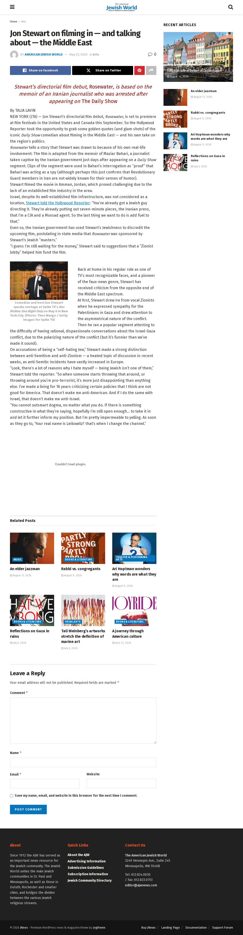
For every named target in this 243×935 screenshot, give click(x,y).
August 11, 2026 (21, 575)
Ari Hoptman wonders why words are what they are (134, 574)
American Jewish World (44, 54)
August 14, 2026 (178, 76)
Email (16, 774)
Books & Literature (79, 559)
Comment (19, 692)
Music (17, 559)
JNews (24, 927)
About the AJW (78, 855)
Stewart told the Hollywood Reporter (58, 203)
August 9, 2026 (72, 575)
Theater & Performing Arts (131, 558)
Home (13, 21)
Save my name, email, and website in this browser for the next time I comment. (76, 796)
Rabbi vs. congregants (80, 569)
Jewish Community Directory (90, 881)
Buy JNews (148, 927)
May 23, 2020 (79, 54)
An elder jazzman (25, 569)
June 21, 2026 (122, 642)
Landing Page (170, 927)
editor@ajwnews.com (141, 885)
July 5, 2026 (19, 642)
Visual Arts (72, 621)
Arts (23, 21)
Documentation (196, 927)
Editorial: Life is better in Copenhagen (194, 71)
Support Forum (222, 927)
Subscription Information (88, 874)
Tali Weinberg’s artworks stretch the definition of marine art (83, 636)
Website (93, 774)
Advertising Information (87, 861)
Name (16, 752)
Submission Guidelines (86, 868)
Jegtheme (99, 927)
